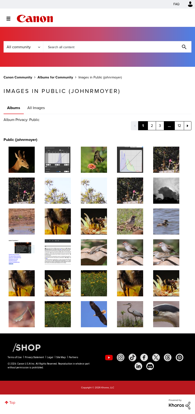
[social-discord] (150, 366)
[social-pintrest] (179, 357)
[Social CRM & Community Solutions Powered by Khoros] (179, 404)
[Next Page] (187, 125)
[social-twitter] (156, 357)
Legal (50, 357)
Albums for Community (55, 77)
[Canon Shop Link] (24, 347)
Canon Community (35, 18)
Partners (73, 357)
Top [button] (12, 402)
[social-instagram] (120, 357)
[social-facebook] (144, 357)
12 (179, 125)
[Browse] (11, 18)
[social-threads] (167, 357)
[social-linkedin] (138, 366)
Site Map (61, 357)
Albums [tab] (13, 108)
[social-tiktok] (132, 357)
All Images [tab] (36, 108)
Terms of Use (15, 357)
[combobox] (117, 47)
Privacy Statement (34, 357)
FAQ (176, 4)
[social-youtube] (109, 357)
